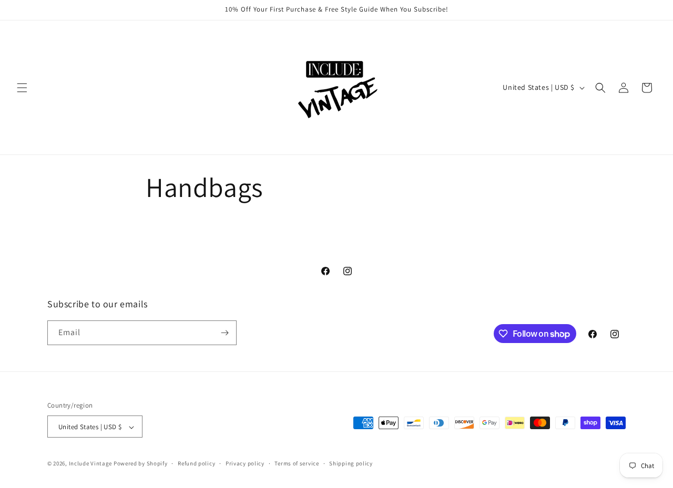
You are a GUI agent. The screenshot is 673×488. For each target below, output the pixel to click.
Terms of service (296, 463)
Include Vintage (91, 464)
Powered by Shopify (141, 464)
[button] (22, 87)
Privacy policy (245, 463)
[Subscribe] (224, 332)
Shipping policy (351, 463)
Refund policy (196, 463)
